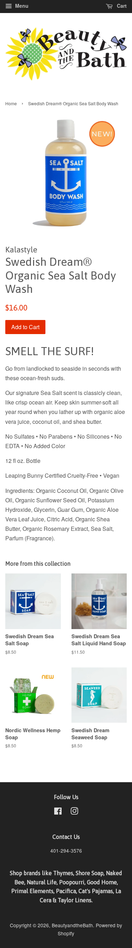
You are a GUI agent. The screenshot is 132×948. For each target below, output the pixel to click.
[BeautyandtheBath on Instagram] (74, 812)
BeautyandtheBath (72, 925)
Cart (121, 5)
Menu (21, 5)
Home (11, 103)
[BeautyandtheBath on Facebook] (58, 812)
